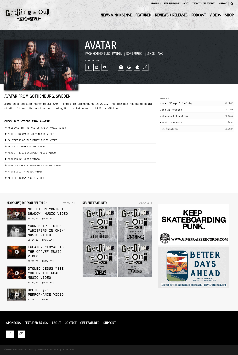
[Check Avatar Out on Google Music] (129, 67)
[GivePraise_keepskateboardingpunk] (193, 225)
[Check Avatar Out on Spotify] (121, 67)
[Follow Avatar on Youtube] (105, 67)
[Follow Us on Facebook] (10, 334)
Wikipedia (115, 108)
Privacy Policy (48, 349)
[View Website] (145, 67)
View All (70, 203)
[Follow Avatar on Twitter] (113, 69)
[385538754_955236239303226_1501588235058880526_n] (193, 268)
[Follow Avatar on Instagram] (96, 67)
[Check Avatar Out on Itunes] (137, 67)
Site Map (68, 349)
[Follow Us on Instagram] (21, 334)
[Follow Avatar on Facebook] (88, 67)
